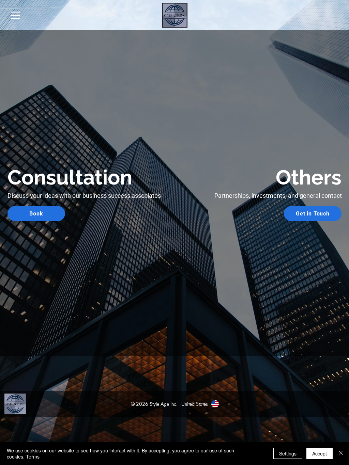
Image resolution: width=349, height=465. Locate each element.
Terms (33, 456)
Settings (288, 453)
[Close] (341, 453)
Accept (319, 453)
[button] (15, 15)
